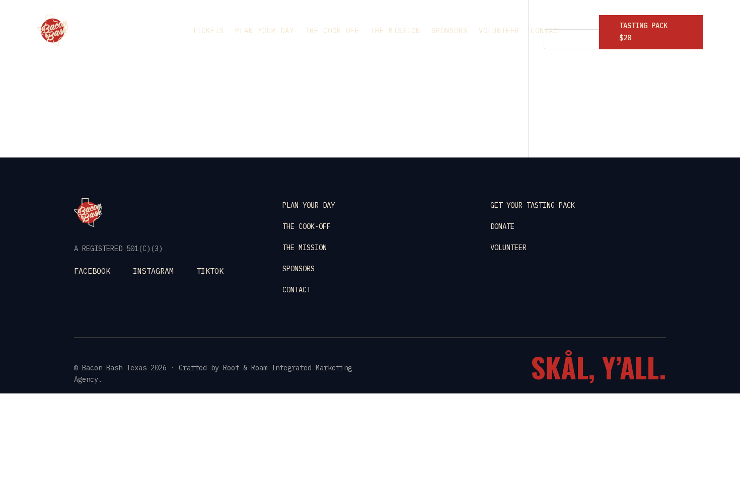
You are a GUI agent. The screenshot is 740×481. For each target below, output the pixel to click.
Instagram (153, 271)
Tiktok (210, 271)
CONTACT (296, 289)
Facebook (92, 271)
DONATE (502, 226)
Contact (546, 31)
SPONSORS (298, 268)
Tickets (208, 31)
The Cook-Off (332, 31)
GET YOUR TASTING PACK (532, 205)
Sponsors (449, 31)
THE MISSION (304, 247)
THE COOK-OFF (306, 226)
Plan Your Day (264, 31)
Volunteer (499, 31)
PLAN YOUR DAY (308, 205)
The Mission (395, 31)
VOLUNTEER (508, 247)
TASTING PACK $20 (643, 31)
